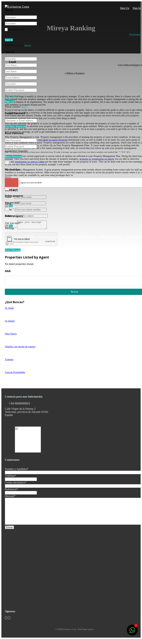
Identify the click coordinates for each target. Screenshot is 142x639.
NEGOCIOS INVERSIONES (78, 236)
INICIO (30, 236)
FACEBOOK (36, 243)
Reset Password (13, 156)
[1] (132, 631)
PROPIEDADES (48, 236)
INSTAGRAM (16, 243)
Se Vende (9, 308)
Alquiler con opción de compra (20, 346)
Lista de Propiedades (15, 372)
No (6, 205)
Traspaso (9, 359)
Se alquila (10, 321)
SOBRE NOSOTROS (110, 236)
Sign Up (124, 8)
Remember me (16, 29)
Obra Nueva (11, 333)
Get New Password (15, 126)
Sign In (137, 8)
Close (8, 176)
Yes (11, 205)
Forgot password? (12, 96)
